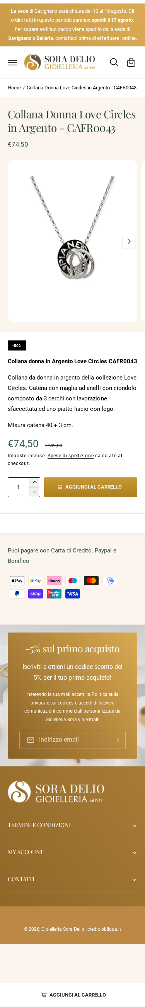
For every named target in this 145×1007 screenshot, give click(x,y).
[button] (12, 62)
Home (14, 88)
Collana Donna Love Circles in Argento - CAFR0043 (81, 88)
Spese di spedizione (71, 455)
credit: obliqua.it (104, 929)
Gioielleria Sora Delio (62, 929)
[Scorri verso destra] (129, 241)
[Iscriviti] (116, 740)
